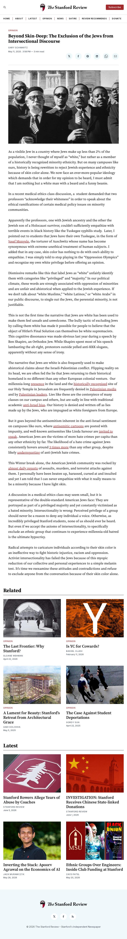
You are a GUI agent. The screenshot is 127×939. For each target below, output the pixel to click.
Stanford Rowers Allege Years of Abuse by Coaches (31, 800)
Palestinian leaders (33, 394)
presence (37, 384)
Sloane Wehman (13, 655)
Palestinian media (103, 389)
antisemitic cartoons (68, 426)
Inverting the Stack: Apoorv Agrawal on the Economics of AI (31, 867)
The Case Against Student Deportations (88, 715)
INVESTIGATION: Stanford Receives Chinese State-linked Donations (92, 802)
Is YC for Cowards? (82, 646)
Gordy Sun (72, 722)
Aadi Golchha (11, 727)
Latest (32, 18)
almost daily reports (23, 468)
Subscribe (114, 7)
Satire (73, 18)
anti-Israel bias (34, 405)
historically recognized (90, 384)
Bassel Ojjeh (74, 651)
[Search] (4, 7)
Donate (116, 18)
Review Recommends (94, 18)
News (60, 18)
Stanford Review (13, 807)
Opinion (47, 18)
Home (6, 18)
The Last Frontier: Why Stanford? (23, 648)
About (19, 18)
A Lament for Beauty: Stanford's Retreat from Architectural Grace (31, 717)
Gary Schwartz (18, 47)
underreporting (28, 452)
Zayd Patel (73, 874)
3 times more (59, 447)
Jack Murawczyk (13, 874)
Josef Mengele (18, 241)
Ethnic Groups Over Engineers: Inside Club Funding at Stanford (94, 867)
